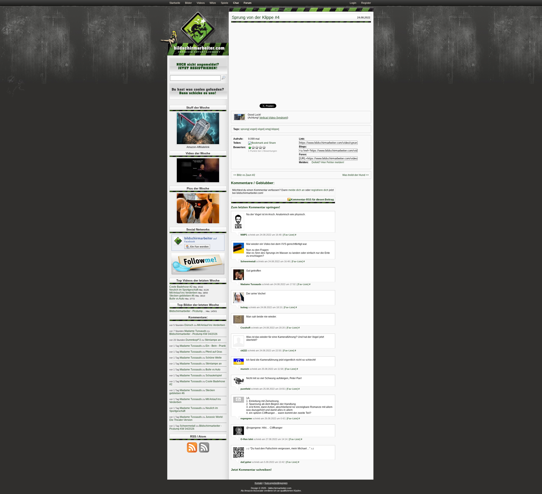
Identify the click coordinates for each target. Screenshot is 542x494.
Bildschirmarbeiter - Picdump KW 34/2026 (193, 334)
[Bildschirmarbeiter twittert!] (198, 274)
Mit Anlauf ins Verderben (183, 292)
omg (267, 129)
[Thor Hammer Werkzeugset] (198, 144)
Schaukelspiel (214, 375)
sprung (245, 129)
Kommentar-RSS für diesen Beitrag (312, 199)
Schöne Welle (214, 357)
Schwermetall (248, 261)
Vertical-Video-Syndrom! (273, 117)
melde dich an (296, 190)
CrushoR (245, 327)
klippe (274, 129)
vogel (253, 129)
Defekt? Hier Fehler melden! (328, 162)
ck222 (244, 350)
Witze (213, 2)
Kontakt (259, 483)
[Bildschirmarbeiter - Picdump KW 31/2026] (198, 223)
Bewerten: (239, 147)
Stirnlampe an (213, 339)
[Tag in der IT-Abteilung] (198, 182)
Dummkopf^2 (193, 339)
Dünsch (188, 325)
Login (353, 2)
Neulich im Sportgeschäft (183, 289)
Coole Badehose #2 (180, 286)
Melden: (303, 162)
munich (245, 369)
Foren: (303, 154)
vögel (260, 129)
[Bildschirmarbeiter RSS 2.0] (192, 452)
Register (366, 2)
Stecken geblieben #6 (182, 295)
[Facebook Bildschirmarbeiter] (198, 250)
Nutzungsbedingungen (276, 483)
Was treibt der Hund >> (355, 175)
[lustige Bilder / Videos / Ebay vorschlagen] (198, 98)
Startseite (174, 2)
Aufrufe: (238, 138)
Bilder (188, 2)
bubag (244, 307)
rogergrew (246, 418)
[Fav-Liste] (288, 234)
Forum (248, 2)
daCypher (246, 462)
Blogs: (303, 146)
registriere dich (319, 190)
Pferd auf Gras (214, 351)
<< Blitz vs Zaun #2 (244, 175)
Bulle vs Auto (176, 298)
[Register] (198, 73)
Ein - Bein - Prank (216, 345)
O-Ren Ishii (247, 439)
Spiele (224, 2)
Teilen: (237, 142)
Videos (201, 2)
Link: (302, 138)
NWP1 (244, 234)
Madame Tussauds (251, 284)
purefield (245, 389)
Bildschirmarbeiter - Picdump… (187, 311)
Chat (236, 2)
